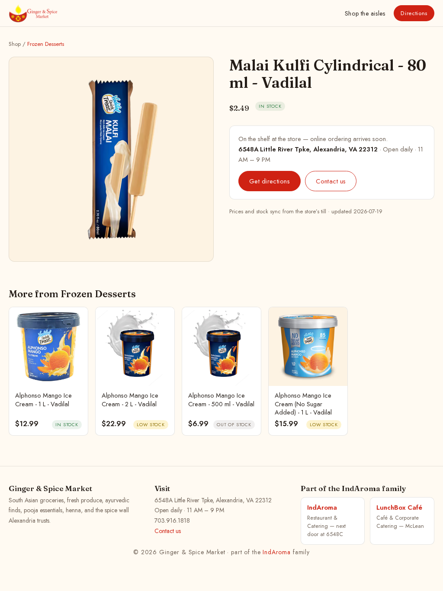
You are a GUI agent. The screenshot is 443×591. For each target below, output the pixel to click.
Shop (365, 13)
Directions (414, 13)
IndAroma (277, 552)
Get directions (269, 181)
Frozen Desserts (45, 44)
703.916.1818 (172, 520)
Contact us (331, 181)
